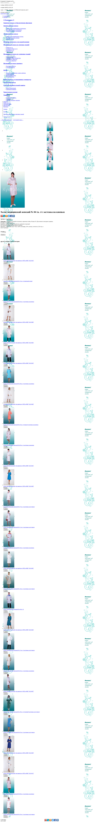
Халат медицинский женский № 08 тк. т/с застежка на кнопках (18, 794)
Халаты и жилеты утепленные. (13, 31)
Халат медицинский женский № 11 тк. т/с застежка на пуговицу (19, 527)
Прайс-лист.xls (7, 102)
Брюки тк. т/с (9, 47)
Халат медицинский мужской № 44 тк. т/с (13, 609)
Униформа (6, 95)
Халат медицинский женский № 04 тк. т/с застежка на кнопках (18, 301)
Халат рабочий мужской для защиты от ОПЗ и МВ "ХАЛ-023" (18, 363)
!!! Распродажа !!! (8, 20)
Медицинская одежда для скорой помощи (16, 42)
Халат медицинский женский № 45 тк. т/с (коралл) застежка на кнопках (20, 424)
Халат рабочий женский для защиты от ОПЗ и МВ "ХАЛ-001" (18, 568)
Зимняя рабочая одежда (10, 26)
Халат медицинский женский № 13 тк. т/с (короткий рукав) (17, 281)
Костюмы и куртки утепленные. (14, 29)
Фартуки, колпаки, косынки (13, 100)
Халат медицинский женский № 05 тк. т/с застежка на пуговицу (19, 732)
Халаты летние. (10, 39)
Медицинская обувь (11, 75)
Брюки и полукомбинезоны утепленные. (16, 28)
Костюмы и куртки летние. (12, 37)
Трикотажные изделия (10, 92)
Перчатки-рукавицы (11, 89)
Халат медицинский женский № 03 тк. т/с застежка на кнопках (18, 670)
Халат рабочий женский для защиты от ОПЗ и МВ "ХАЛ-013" (18, 773)
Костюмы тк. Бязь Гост (11, 59)
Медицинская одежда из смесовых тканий (16, 45)
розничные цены (5, 13)
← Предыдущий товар (6, 120)
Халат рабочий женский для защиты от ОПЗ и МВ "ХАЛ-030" (18, 486)
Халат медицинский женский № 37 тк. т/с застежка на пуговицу (19, 506)
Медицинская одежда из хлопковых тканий (16, 54)
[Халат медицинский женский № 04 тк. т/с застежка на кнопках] (50, 130)
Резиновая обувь (10, 76)
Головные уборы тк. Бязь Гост (13, 58)
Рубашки (8, 99)
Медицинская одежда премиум (12, 63)
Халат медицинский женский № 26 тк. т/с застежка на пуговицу (19, 814)
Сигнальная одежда (9, 82)
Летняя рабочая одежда (10, 34)
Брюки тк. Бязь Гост (11, 56)
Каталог (5, 111)
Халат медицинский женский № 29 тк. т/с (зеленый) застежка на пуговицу (21, 711)
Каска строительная (11, 88)
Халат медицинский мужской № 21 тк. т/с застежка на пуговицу (19, 650)
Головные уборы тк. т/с (12, 48)
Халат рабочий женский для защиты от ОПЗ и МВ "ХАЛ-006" (18, 322)
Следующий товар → (18, 120)
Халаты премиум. (10, 67)
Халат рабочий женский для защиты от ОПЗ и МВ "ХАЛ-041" (18, 465)
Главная (5, 109)
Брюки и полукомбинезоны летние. (15, 36)
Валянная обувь (10, 74)
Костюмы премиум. (11, 66)
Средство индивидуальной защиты (14, 85)
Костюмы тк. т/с (10, 50)
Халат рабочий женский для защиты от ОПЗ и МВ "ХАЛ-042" (18, 629)
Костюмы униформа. (11, 97)
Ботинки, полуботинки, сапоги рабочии (16, 73)
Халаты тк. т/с (9, 51)
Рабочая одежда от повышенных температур (17, 79)
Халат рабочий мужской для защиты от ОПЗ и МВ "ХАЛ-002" (18, 342)
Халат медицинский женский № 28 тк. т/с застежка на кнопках (18, 383)
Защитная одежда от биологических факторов (17, 23)
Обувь (5, 70)
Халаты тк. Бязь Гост (11, 60)
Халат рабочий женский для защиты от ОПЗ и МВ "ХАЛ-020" (18, 404)
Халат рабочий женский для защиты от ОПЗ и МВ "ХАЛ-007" (18, 691)
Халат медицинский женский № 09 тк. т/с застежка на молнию (18, 445)
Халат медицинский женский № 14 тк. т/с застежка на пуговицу (19, 588)
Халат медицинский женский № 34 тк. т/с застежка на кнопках (18, 547)
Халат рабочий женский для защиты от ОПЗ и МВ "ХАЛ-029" (18, 753)
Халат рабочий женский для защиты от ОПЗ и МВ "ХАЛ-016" (18, 260)
